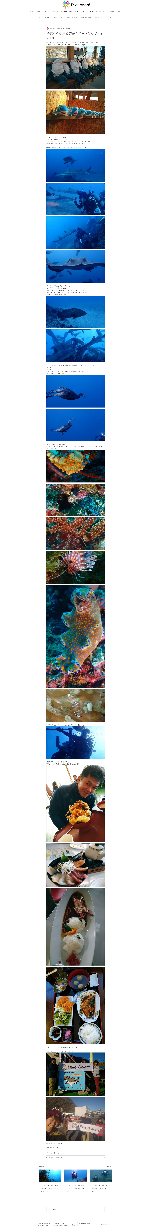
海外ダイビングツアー (86, 17)
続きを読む (98, 17)
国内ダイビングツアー (72, 17)
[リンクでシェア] (58, 1153)
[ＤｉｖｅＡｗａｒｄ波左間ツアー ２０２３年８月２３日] (75, 1176)
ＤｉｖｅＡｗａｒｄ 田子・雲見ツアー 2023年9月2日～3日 (50, 1187)
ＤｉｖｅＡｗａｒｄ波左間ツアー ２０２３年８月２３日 (75, 1187)
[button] (110, 18)
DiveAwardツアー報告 (44, 17)
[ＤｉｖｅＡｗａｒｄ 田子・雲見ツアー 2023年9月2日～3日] (50, 1176)
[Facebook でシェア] (47, 1153)
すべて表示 (109, 1166)
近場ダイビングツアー (58, 17)
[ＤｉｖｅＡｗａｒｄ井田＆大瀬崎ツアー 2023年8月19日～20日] (101, 1176)
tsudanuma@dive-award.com (67, 1225)
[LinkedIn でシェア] (55, 1153)
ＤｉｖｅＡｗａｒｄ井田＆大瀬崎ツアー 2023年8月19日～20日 (101, 1187)
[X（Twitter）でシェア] (51, 1153)
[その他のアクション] (104, 29)
